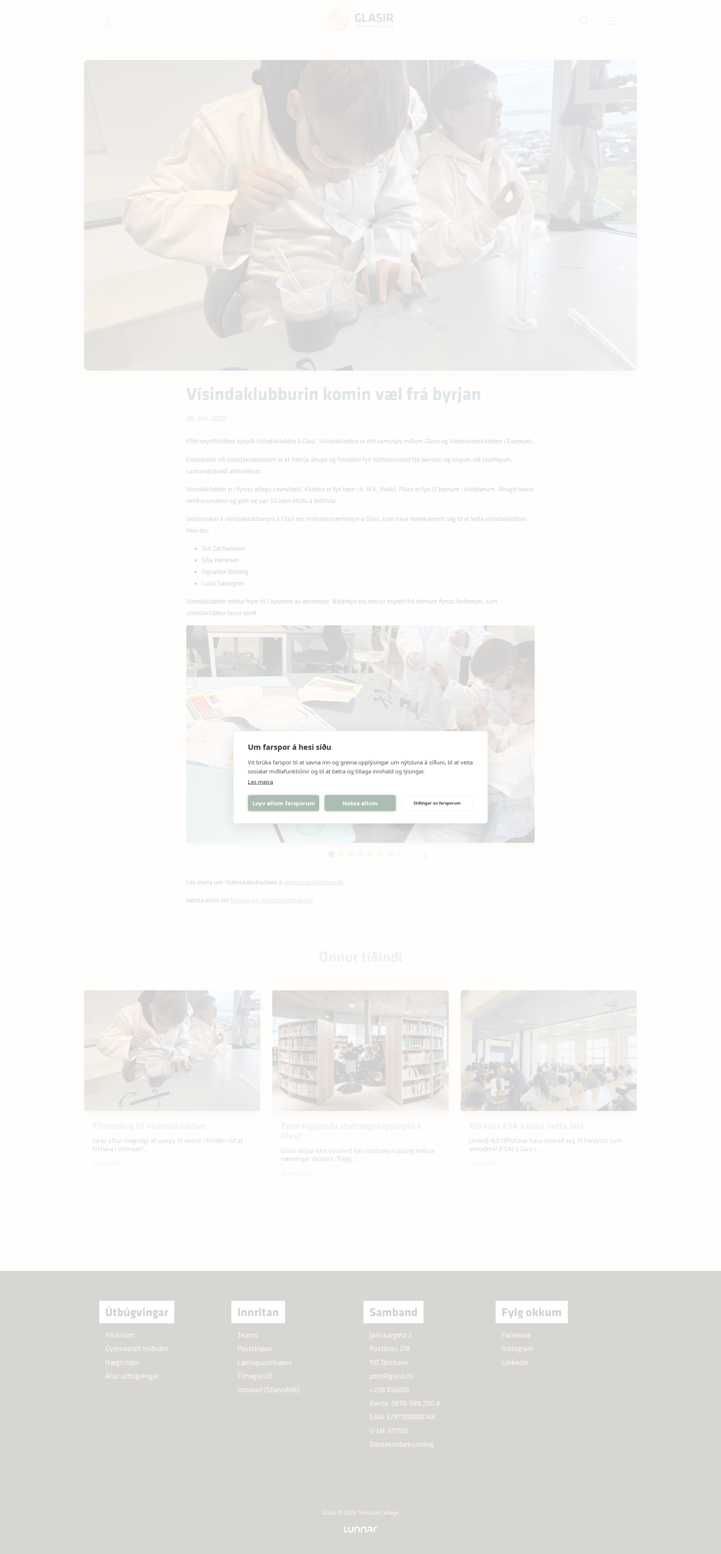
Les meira (260, 781)
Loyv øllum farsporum (283, 803)
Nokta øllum (360, 803)
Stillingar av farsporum (437, 803)
